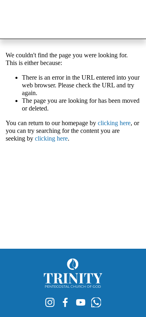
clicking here (114, 122)
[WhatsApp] (96, 302)
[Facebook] (65, 302)
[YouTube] (81, 302)
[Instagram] (50, 302)
